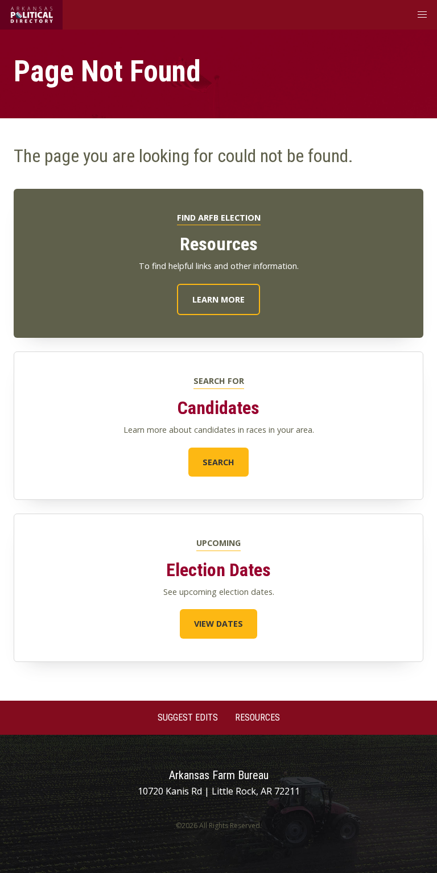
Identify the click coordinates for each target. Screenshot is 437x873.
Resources (257, 717)
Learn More (218, 299)
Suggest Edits (188, 717)
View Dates (218, 623)
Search (218, 462)
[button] (422, 15)
